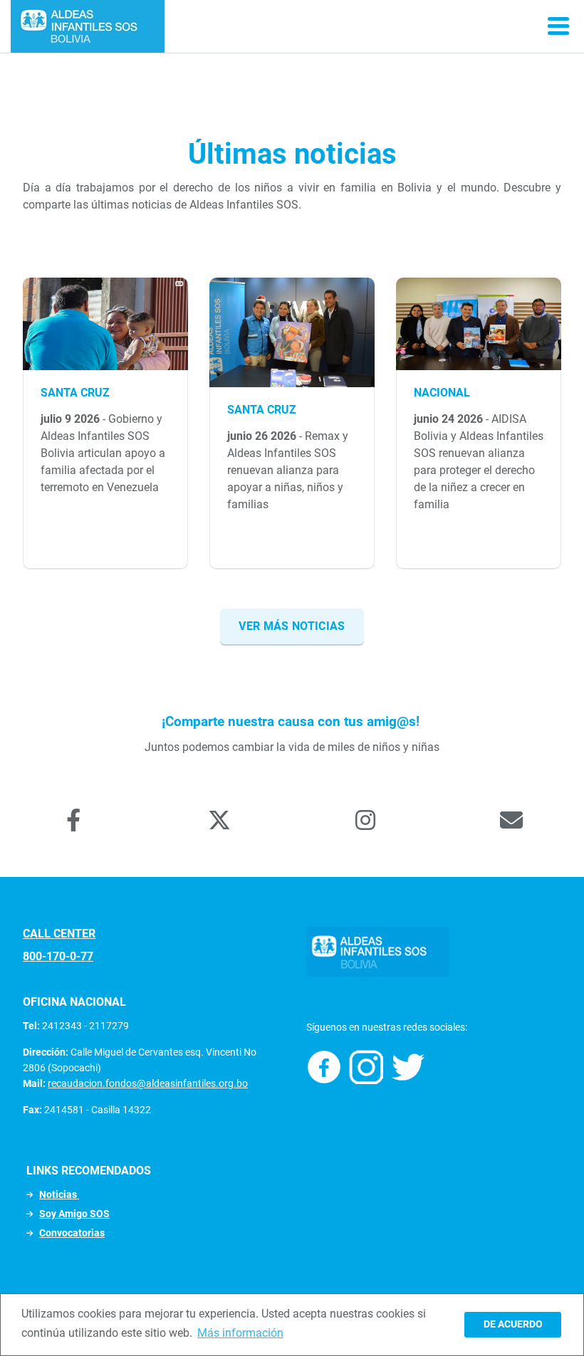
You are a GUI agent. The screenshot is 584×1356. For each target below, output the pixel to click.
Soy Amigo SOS (74, 1213)
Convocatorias (72, 1233)
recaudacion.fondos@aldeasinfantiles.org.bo (148, 1083)
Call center (59, 933)
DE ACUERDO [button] (513, 1324)
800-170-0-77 (58, 956)
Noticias (59, 1194)
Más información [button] (240, 1333)
